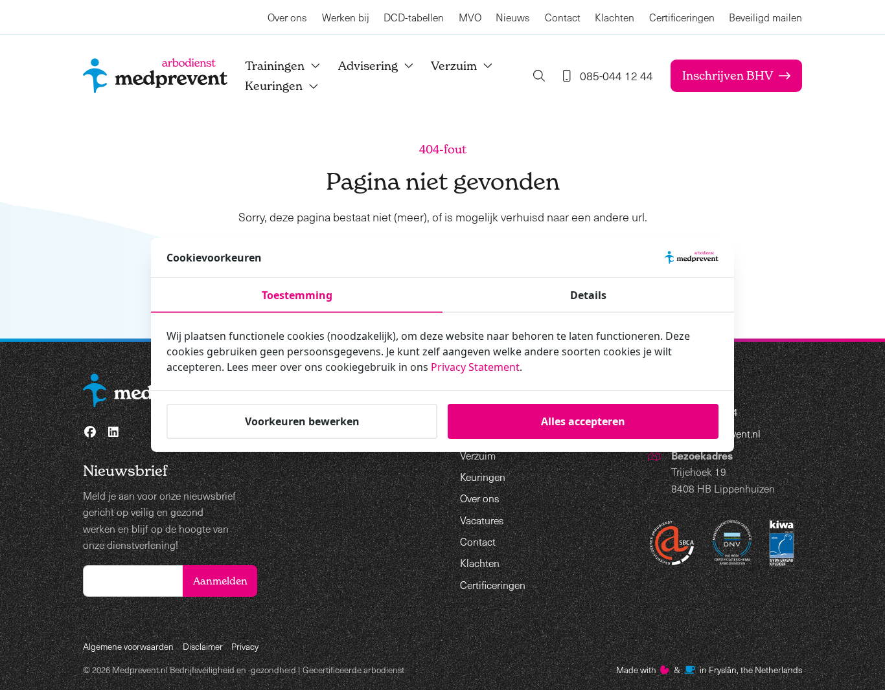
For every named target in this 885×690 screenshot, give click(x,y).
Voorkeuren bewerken (302, 421)
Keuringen (274, 86)
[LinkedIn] (113, 432)
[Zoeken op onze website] (539, 75)
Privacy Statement (475, 367)
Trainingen (275, 65)
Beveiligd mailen (765, 17)
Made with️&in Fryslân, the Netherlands (709, 669)
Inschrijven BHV (727, 75)
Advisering (368, 65)
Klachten (614, 17)
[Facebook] (90, 432)
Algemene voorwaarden (128, 646)
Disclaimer (203, 646)
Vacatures (482, 520)
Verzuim (454, 65)
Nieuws (513, 17)
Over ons (287, 17)
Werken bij (345, 17)
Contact (562, 17)
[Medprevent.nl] (155, 75)
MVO (470, 17)
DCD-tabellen (414, 17)
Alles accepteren (583, 421)
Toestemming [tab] (297, 295)
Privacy (245, 646)
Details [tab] (588, 295)
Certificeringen (682, 17)
